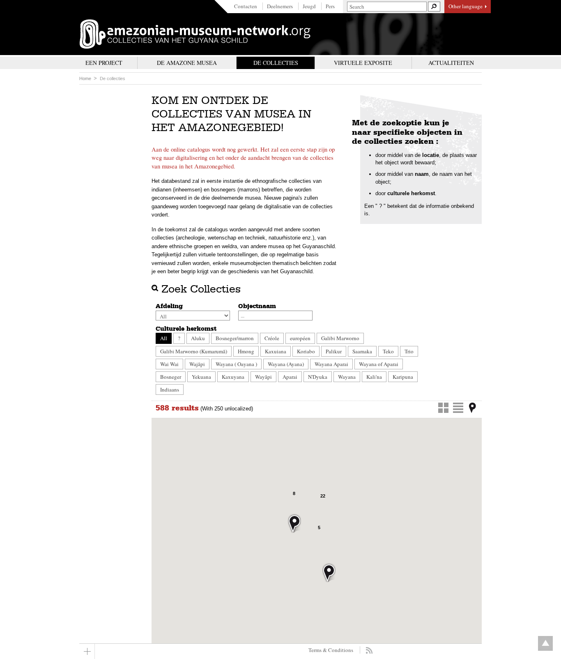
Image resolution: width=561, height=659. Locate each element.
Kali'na (374, 376)
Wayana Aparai (331, 364)
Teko (388, 351)
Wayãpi (263, 376)
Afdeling (169, 306)
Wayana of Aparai (378, 364)
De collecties (112, 78)
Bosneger (170, 376)
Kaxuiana (275, 351)
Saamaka (362, 351)
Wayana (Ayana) (286, 364)
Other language (465, 6)
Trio (409, 351)
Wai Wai (169, 364)
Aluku (198, 338)
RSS (369, 650)
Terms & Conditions (330, 650)
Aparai (290, 376)
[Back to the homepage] (195, 34)
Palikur (334, 351)
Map (472, 408)
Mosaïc (443, 408)
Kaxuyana (233, 376)
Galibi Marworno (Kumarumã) (193, 351)
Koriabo (306, 351)
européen (300, 338)
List (458, 408)
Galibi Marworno (340, 338)
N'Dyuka (317, 376)
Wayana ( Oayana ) (236, 364)
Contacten (245, 6)
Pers (330, 6)
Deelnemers (280, 6)
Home (85, 78)
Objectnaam (257, 306)
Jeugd (309, 6)
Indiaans (169, 389)
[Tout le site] (87, 651)
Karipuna (403, 376)
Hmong (246, 351)
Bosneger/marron (235, 338)
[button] (329, 572)
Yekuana (201, 376)
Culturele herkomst (186, 328)
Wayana (347, 376)
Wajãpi (197, 364)
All (163, 338)
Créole (271, 338)
